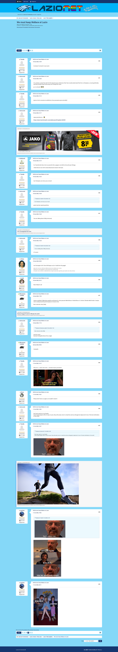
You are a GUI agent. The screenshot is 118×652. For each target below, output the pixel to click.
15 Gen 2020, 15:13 (37, 96)
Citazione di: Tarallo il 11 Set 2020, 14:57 (43, 517)
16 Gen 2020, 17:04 (37, 296)
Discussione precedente (22, 27)
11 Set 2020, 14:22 (37, 394)
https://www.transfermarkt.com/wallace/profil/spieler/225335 (49, 120)
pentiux (22, 510)
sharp (22, 259)
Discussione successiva (34, 27)
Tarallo (22, 59)
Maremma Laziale (22, 294)
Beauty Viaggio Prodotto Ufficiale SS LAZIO (28, 314)
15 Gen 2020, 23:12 (37, 280)
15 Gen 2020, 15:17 (37, 113)
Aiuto (85, 649)
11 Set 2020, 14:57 (37, 426)
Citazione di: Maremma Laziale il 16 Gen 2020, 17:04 (45, 328)
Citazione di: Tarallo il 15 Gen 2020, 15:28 (43, 245)
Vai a (82, 641)
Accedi (34, 14)
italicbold (22, 158)
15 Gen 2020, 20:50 (37, 261)
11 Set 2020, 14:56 (37, 409)
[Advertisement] (59, 39)
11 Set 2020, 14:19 (37, 363)
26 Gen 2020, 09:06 (37, 344)
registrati (39, 14)
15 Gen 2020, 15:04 (37, 78)
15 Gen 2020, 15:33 (37, 240)
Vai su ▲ (100, 649)
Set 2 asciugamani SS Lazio (24, 231)
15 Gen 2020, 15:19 (37, 160)
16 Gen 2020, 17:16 (37, 323)
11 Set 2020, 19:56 (37, 512)
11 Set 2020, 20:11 (37, 585)
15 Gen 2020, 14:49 (37, 61)
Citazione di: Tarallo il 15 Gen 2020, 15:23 (43, 198)
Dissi (22, 392)
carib (22, 278)
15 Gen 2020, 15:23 (37, 176)
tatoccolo (22, 76)
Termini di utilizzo (92, 649)
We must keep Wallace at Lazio (32, 22)
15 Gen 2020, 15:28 (37, 193)
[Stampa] (100, 50)
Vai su (19, 632)
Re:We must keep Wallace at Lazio (41, 59)
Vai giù (19, 50)
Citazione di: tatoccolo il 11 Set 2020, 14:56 (43, 431)
